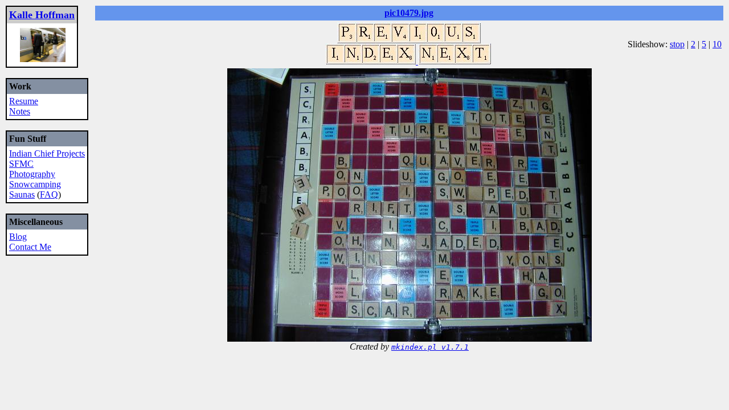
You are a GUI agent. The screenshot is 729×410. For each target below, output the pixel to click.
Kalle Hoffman (42, 14)
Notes (19, 111)
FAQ (49, 194)
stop (677, 44)
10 (717, 44)
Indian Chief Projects (47, 153)
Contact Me (30, 247)
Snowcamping (35, 184)
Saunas (22, 194)
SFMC (21, 164)
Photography (32, 174)
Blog (18, 236)
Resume (23, 101)
